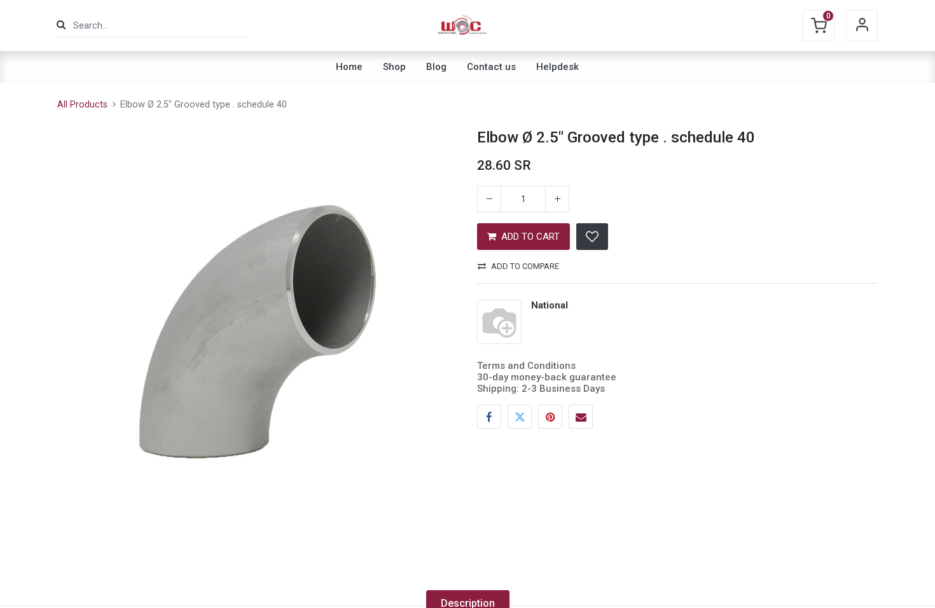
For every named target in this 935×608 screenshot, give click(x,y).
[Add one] (557, 199)
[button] (592, 236)
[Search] (61, 25)
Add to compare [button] (525, 266)
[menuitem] (349, 67)
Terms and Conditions (526, 365)
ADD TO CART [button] (530, 236)
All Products (82, 104)
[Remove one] (489, 199)
